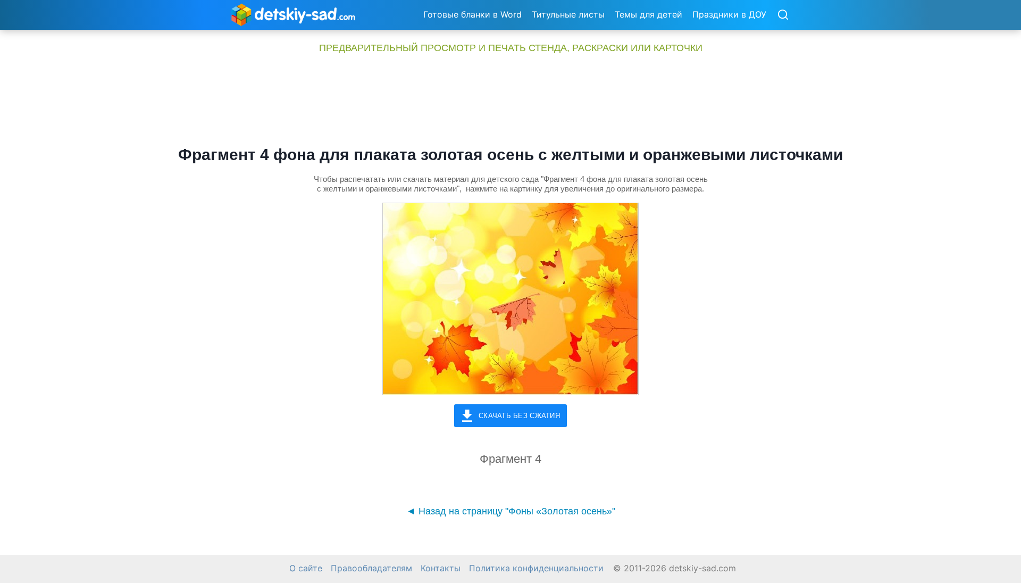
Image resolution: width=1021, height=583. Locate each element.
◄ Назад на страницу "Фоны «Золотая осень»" (510, 511)
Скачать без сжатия (519, 416)
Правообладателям (371, 568)
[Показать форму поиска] (782, 15)
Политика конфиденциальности (536, 568)
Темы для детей (648, 14)
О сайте (305, 568)
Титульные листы (568, 14)
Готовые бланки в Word (472, 14)
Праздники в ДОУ (729, 14)
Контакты (441, 568)
